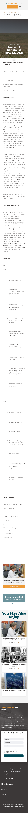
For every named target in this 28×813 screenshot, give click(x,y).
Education (5, 771)
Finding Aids (14, 45)
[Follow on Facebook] (4, 778)
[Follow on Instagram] (7, 778)
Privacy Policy (6, 774)
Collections (6, 769)
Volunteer (18, 771)
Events (12, 771)
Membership (17, 769)
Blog (18, 642)
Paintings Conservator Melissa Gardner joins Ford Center (14, 581)
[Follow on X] (9, 778)
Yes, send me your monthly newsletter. (11, 752)
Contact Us (3, 794)
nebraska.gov (6, 808)
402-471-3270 (4, 789)
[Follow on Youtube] (12, 778)
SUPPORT (3, 792)
